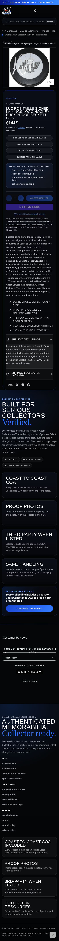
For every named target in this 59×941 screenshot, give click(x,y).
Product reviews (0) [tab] (17, 649)
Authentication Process (29, 608)
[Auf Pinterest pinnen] (29, 385)
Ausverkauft (39, 198)
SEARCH (50, 22)
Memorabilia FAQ (10, 799)
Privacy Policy (9, 830)
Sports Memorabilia (11, 778)
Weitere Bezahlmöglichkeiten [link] (29, 214)
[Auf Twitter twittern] (17, 385)
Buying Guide (8, 794)
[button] (35, 11)
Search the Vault (10, 815)
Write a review (29, 671)
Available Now (9, 763)
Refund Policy (8, 825)
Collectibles (11, 98)
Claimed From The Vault (14, 773)
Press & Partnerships (12, 804)
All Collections (29, 31)
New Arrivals (9, 31)
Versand (21, 127)
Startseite (6, 42)
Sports (45, 31)
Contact (6, 820)
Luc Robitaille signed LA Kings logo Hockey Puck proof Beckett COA (29, 44)
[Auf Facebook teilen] (23, 385)
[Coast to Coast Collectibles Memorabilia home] (16, 11)
